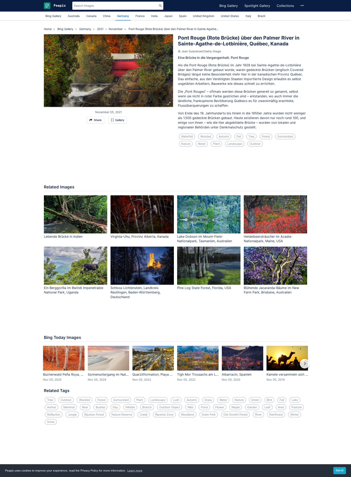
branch (147, 407)
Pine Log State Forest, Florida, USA (204, 288)
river (258, 414)
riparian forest (94, 414)
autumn (224, 136)
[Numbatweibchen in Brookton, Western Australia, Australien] (169, 70)
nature (185, 143)
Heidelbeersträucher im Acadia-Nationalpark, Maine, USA (268, 238)
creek (144, 414)
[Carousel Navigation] (175, 366)
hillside (130, 407)
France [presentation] (140, 16)
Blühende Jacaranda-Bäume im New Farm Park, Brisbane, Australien (271, 290)
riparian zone (164, 414)
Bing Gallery (228, 6)
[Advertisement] (175, 168)
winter (294, 414)
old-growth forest (235, 414)
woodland (187, 414)
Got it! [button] (339, 470)
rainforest (276, 414)
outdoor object (169, 407)
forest (266, 136)
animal (51, 407)
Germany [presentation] (123, 16)
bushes (100, 407)
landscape (234, 143)
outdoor (255, 143)
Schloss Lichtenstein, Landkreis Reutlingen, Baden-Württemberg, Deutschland (135, 292)
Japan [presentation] (168, 16)
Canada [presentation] (91, 16)
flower (219, 407)
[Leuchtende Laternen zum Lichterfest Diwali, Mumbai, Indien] (47, 70)
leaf (267, 407)
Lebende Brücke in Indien (63, 236)
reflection (53, 414)
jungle (72, 414)
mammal (69, 407)
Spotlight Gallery (257, 6)
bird (269, 400)
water (202, 143)
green (255, 400)
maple (236, 407)
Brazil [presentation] (261, 16)
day (115, 407)
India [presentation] (154, 16)
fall (238, 136)
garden (252, 407)
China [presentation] (106, 16)
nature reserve (122, 414)
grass (208, 400)
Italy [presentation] (248, 16)
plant (216, 143)
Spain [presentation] (182, 16)
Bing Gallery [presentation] (53, 16)
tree (251, 136)
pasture (296, 407)
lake (294, 400)
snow (50, 421)
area (281, 407)
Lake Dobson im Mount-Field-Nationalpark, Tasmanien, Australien (204, 238)
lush (176, 400)
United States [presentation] (230, 16)
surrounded (285, 136)
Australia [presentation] (74, 16)
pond (204, 407)
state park (209, 414)
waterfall (187, 136)
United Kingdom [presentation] (203, 16)
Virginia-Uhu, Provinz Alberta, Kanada (139, 236)
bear (85, 407)
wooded (205, 136)
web (190, 407)
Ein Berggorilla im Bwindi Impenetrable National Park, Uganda (73, 290)
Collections (285, 6)
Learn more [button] (134, 470)
